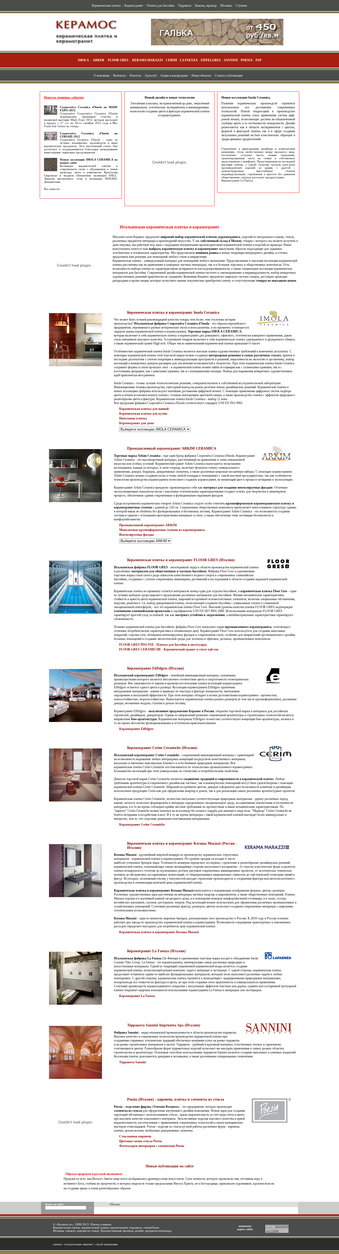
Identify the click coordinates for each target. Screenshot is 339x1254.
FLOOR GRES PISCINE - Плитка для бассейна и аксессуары (163, 644)
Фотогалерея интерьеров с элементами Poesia (151, 1146)
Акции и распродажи (174, 75)
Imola (83, 60)
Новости (135, 75)
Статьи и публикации (229, 75)
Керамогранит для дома (136, 423)
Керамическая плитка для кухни (143, 413)
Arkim (98, 60)
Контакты (119, 75)
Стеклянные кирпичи (135, 1136)
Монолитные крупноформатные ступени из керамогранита (162, 530)
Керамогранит (133, 5)
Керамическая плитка (106, 5)
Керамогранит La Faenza (237, 180)
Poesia (247, 60)
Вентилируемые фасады (136, 535)
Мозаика (226, 5)
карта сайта (245, 1229)
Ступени (241, 5)
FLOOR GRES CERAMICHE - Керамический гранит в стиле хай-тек (168, 649)
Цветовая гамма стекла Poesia (140, 1141)
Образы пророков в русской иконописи (93, 1174)
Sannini (231, 60)
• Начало (114, 1204)
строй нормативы (106, 1244)
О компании (101, 75)
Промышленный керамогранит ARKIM (148, 525)
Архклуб (151, 75)
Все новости (52, 188)
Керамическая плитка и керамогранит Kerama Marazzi (159, 932)
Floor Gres (118, 60)
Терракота (184, 5)
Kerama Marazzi (147, 60)
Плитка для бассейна (160, 5)
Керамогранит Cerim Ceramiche (142, 824)
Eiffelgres (211, 60)
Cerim (171, 60)
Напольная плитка (133, 418)
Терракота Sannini (132, 1062)
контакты (245, 1226)
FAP (258, 60)
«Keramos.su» (64, 1224)
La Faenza (189, 60)
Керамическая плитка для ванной (144, 409)
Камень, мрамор (206, 5)
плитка (57, 1244)
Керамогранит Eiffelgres (136, 729)
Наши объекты (201, 75)
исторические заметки (78, 1244)
